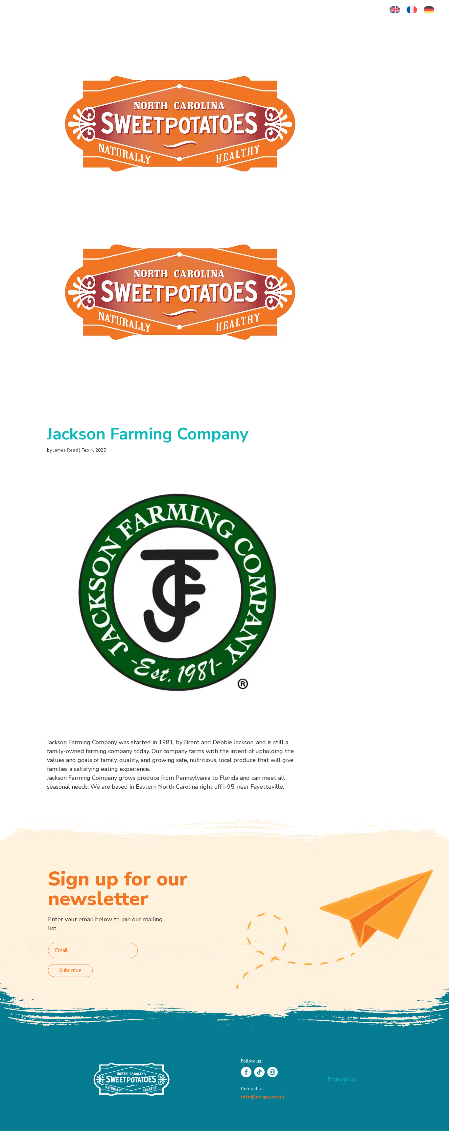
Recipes (386, 84)
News (353, 163)
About (326, 84)
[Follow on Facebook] (246, 1072)
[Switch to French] (411, 10)
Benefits (356, 84)
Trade (326, 163)
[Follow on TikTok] (259, 1072)
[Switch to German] (428, 10)
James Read (65, 450)
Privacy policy (342, 1079)
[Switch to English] (394, 10)
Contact (374, 163)
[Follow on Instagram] (272, 1072)
